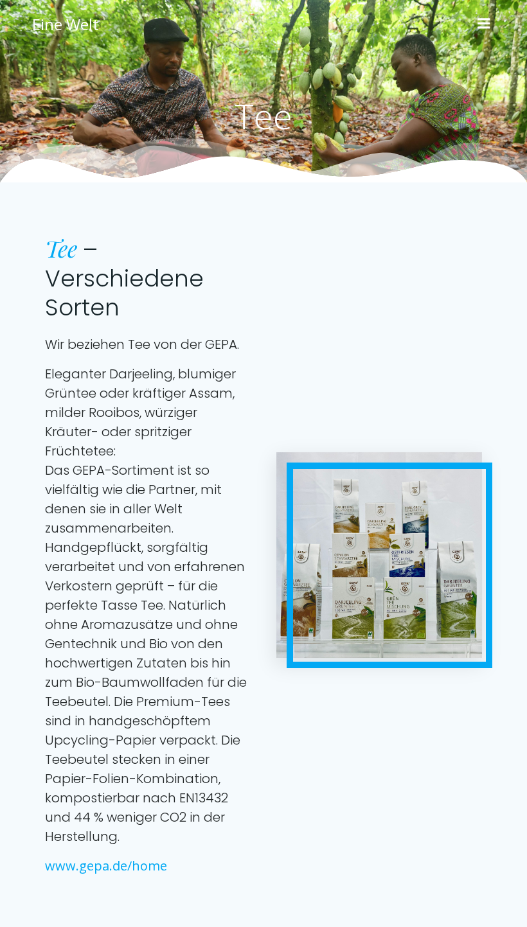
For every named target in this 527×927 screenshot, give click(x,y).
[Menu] (484, 24)
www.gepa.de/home (106, 865)
